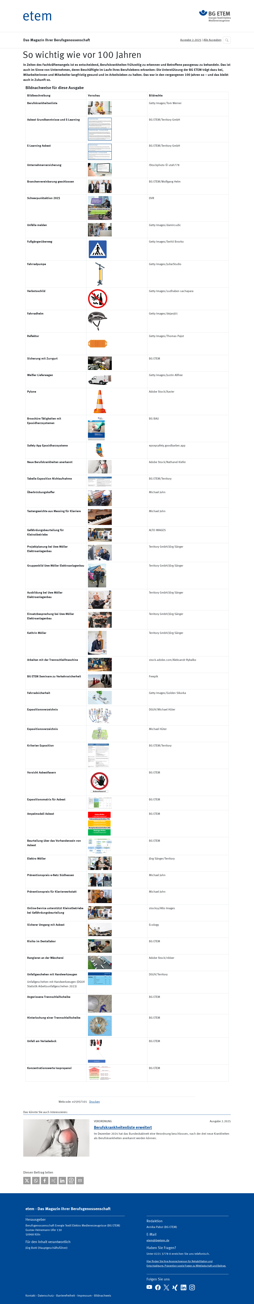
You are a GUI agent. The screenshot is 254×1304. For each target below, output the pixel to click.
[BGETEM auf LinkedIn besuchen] (183, 1287)
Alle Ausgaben (212, 40)
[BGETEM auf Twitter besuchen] (166, 1287)
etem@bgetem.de (158, 1240)
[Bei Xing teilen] (53, 1180)
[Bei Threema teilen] (71, 1180)
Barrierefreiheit (65, 1295)
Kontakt (30, 1295)
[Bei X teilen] (27, 1180)
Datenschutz (46, 1295)
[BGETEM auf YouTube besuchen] (149, 1286)
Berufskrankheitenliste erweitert (123, 1128)
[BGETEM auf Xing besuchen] (175, 1287)
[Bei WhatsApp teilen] (36, 1180)
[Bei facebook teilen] (44, 1180)
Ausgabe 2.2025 (190, 40)
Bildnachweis (102, 1295)
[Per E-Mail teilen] (80, 1180)
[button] (227, 40)
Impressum (84, 1295)
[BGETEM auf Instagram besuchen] (192, 1287)
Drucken (94, 1101)
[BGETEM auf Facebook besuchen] (158, 1287)
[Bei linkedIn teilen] (62, 1180)
